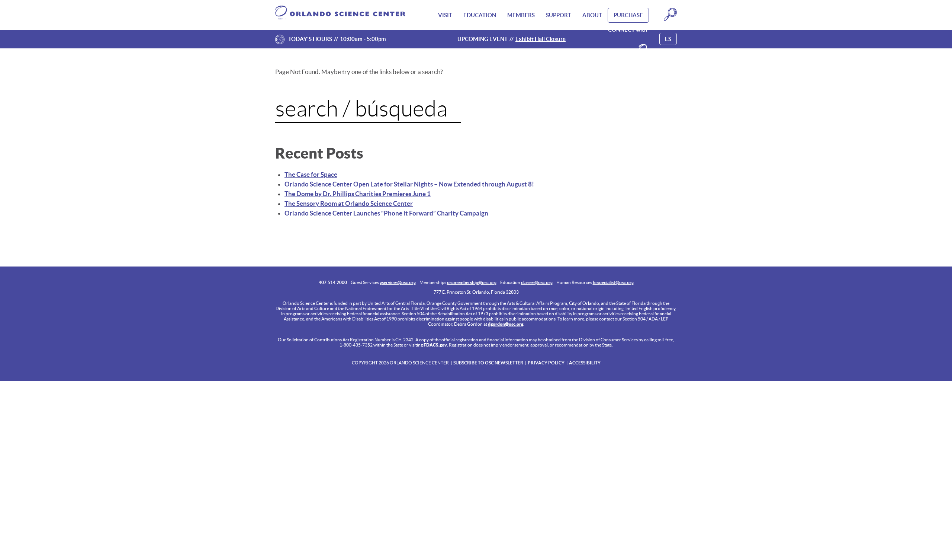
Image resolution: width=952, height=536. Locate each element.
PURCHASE (628, 15)
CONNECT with (627, 29)
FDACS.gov (435, 344)
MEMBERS (521, 15)
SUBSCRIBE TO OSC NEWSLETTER (488, 362)
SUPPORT (558, 15)
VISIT (445, 15)
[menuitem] (445, 15)
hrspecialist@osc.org (613, 282)
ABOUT (592, 15)
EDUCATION (479, 15)
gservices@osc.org (398, 282)
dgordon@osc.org (505, 324)
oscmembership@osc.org (471, 282)
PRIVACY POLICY (546, 362)
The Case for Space (310, 174)
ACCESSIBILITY (585, 362)
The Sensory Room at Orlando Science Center (348, 203)
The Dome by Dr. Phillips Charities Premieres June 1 (357, 193)
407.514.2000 (333, 282)
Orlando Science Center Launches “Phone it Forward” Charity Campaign (386, 213)
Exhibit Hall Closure (540, 39)
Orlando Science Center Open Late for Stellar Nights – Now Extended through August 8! (409, 184)
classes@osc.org (537, 282)
